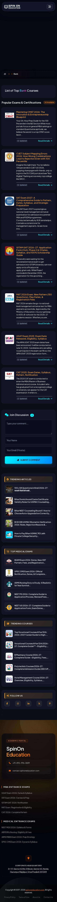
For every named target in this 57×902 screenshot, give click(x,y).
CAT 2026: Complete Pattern (14, 812)
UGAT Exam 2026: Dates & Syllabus (17, 793)
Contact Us (48, 897)
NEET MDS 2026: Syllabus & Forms (16, 827)
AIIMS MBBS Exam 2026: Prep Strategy (18, 837)
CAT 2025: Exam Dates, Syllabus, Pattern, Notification (33, 373)
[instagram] (18, 703)
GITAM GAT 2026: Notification (15, 802)
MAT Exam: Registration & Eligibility (17, 807)
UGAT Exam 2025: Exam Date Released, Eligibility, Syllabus (31, 337)
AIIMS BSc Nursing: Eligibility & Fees (17, 832)
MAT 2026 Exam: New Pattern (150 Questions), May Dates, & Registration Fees (34, 297)
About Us (36, 897)
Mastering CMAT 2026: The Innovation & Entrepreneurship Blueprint (32, 114)
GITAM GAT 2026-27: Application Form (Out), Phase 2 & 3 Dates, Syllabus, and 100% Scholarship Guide (33, 251)
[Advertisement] (28, 39)
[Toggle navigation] (50, 6)
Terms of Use (24, 897)
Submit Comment (30, 460)
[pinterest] (50, 703)
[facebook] (7, 703)
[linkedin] (28, 703)
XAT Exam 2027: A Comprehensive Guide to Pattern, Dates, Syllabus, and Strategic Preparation (34, 201)
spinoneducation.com (35, 890)
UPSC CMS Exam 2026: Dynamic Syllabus (19, 842)
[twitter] (39, 703)
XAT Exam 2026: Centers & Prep (15, 798)
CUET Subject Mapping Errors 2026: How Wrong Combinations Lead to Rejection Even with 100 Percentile (33, 157)
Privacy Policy (9, 897)
